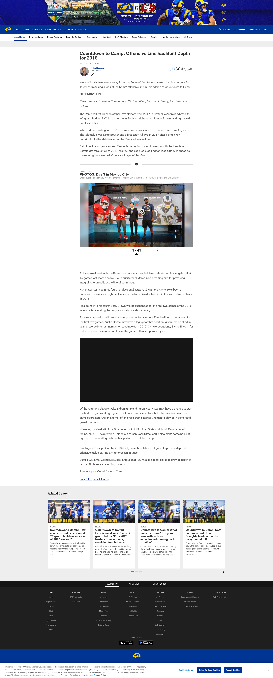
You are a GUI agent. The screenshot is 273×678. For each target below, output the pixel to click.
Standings (76, 602)
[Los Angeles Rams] (136, 656)
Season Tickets (190, 602)
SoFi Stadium (160, 625)
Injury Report (51, 620)
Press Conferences (133, 602)
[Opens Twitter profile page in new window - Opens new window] (92, 74)
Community (103, 602)
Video (132, 592)
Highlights (133, 611)
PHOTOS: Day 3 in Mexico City (104, 174)
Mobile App (103, 611)
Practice (160, 616)
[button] (136, 369)
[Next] (157, 250)
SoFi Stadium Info (220, 597)
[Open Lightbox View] (136, 221)
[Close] (268, 670)
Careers (51, 630)
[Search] (220, 29)
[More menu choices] (91, 29)
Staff (51, 611)
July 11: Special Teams (94, 479)
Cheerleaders (133, 616)
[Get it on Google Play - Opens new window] (146, 644)
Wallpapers (160, 634)
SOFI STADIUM (220, 592)
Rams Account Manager (190, 597)
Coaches (51, 606)
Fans (160, 620)
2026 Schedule (76, 597)
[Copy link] (189, 69)
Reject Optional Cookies (209, 670)
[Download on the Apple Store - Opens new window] (126, 643)
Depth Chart (51, 602)
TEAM (51, 592)
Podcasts (103, 616)
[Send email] (183, 70)
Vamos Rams (104, 606)
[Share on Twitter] (178, 70)
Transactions (51, 625)
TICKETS (189, 592)
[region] (136, 670)
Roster (50, 597)
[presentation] (224, 572)
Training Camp (103, 625)
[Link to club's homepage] (8, 29)
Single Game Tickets (190, 606)
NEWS (103, 592)
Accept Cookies (233, 670)
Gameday (160, 611)
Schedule (76, 592)
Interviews (133, 606)
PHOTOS (160, 592)
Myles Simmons (97, 68)
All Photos (160, 597)
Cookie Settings (186, 670)
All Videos (133, 597)
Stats (51, 616)
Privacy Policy (100, 675)
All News (103, 597)
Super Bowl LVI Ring (103, 620)
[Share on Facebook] (172, 70)
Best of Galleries (160, 606)
